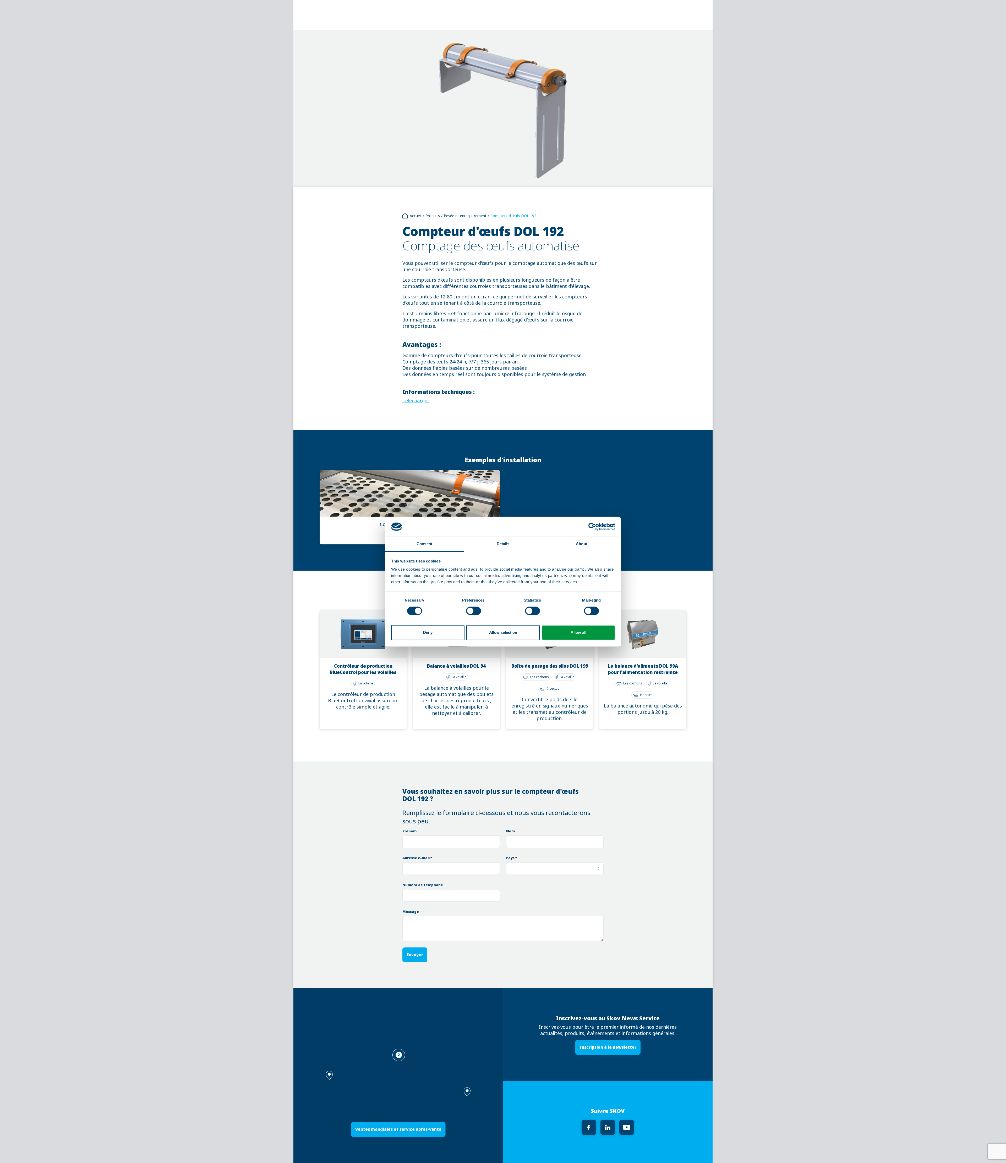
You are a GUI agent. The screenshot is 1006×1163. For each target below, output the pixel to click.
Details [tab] (503, 544)
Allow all (578, 632)
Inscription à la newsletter (607, 1047)
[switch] (473, 611)
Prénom (409, 831)
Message (410, 911)
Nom (510, 831)
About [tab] (581, 544)
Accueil (416, 215)
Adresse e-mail (417, 858)
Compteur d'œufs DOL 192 (513, 215)
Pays (511, 858)
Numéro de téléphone (422, 885)
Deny (428, 632)
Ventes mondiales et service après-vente (398, 1129)
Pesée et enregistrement (465, 215)
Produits (432, 215)
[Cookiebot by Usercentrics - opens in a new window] (592, 526)
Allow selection (503, 632)
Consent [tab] (424, 544)
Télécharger (415, 400)
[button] (467, 1091)
